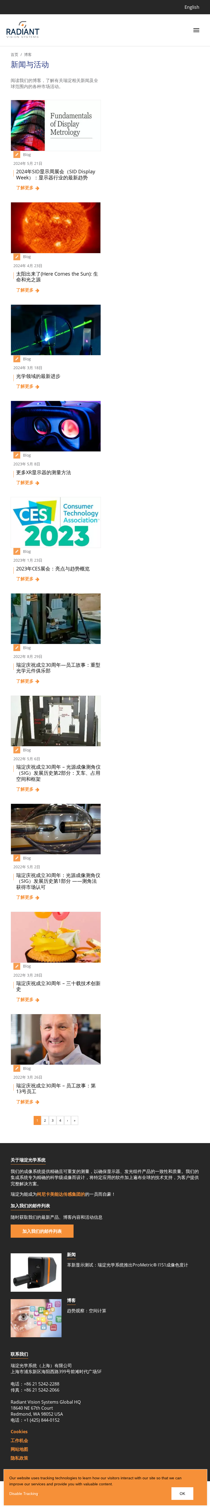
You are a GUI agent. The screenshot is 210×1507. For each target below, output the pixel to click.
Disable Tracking (23, 1493)
